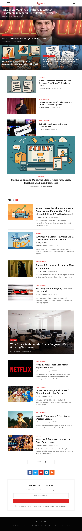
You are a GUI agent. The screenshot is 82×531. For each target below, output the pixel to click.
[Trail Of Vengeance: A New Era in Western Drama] (20, 419)
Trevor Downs (6, 42)
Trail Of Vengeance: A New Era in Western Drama (53, 417)
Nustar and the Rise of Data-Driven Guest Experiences (53, 441)
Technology (40, 436)
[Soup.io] (41, 3)
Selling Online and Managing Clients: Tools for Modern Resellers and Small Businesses (41, 181)
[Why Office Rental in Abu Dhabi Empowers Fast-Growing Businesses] (41, 332)
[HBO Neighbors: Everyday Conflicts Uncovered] (20, 292)
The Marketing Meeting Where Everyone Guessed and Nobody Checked (20, 62)
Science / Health (49, 56)
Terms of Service (54, 526)
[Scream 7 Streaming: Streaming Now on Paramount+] (20, 268)
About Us (44, 526)
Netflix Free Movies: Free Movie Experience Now (52, 366)
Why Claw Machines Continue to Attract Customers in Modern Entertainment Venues (29, 11)
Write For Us (26, 526)
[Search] (74, 3)
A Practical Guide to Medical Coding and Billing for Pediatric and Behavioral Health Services (61, 61)
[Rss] (52, 472)
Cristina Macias (7, 16)
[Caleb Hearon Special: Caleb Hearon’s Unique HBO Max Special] (21, 106)
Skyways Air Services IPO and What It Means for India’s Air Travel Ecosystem (55, 239)
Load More (40, 462)
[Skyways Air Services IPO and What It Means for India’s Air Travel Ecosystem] (20, 240)
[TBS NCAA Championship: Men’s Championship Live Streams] (20, 394)
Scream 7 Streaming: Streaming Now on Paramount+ (55, 266)
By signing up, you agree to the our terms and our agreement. (41, 506)
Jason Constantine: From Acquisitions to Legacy (24, 38)
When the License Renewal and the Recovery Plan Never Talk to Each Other (55, 83)
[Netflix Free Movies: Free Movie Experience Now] (20, 368)
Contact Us (16, 526)
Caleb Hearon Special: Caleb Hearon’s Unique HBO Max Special (55, 103)
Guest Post (35, 526)
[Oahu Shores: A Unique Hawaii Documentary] (21, 127)
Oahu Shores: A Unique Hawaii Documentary (53, 125)
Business (5, 58)
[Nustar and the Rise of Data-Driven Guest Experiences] (20, 443)
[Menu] (8, 3)
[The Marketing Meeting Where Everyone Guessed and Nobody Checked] (20, 57)
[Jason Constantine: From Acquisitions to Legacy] (41, 32)
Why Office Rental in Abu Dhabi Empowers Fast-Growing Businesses (40, 346)
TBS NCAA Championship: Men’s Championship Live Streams (53, 392)
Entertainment (7, 35)
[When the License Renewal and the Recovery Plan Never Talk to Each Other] (21, 84)
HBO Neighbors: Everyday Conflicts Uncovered (54, 290)
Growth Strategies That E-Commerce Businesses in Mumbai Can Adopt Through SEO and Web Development (54, 211)
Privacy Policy (54, 506)
